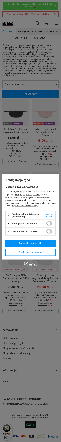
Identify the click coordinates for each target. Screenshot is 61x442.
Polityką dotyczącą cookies (27, 194)
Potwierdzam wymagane (30, 252)
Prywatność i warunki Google (25, 206)
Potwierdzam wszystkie (30, 243)
